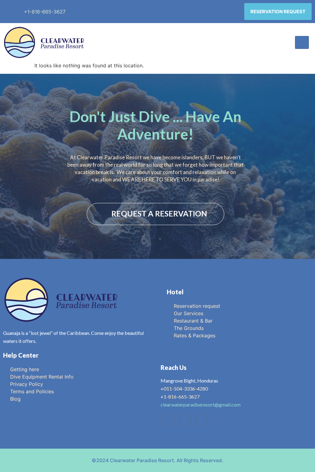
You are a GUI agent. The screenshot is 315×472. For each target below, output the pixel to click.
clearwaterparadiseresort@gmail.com (201, 404)
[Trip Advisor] (185, 419)
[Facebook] (168, 419)
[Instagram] (202, 419)
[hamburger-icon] (302, 42)
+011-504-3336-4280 (184, 388)
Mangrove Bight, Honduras (189, 380)
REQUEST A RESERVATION (159, 213)
